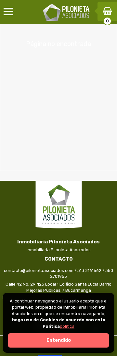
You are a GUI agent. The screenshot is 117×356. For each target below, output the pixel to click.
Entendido (58, 340)
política (67, 326)
